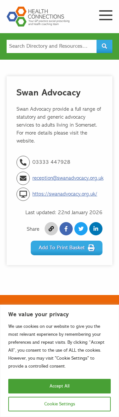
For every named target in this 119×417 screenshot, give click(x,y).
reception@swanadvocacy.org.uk (67, 178)
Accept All (59, 386)
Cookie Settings (59, 404)
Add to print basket (62, 248)
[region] (59, 361)
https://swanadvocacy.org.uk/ (64, 194)
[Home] (38, 17)
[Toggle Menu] (105, 15)
